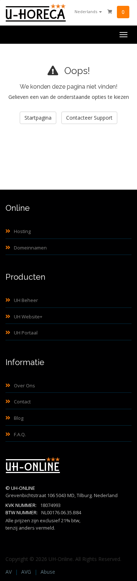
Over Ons (24, 385)
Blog (18, 418)
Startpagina (38, 117)
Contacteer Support (89, 117)
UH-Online (23, 488)
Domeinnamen (30, 247)
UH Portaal (26, 332)
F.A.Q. (20, 434)
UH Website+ (28, 316)
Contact (22, 401)
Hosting (22, 231)
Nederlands (86, 11)
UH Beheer (26, 300)
